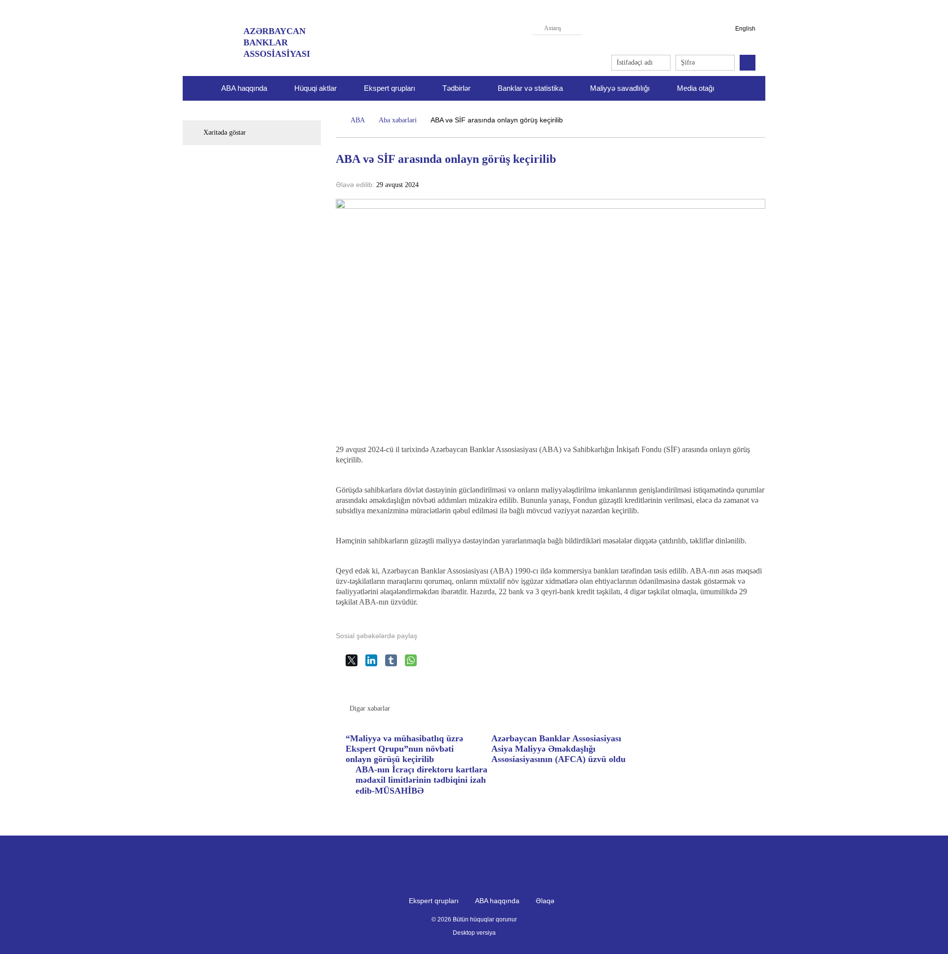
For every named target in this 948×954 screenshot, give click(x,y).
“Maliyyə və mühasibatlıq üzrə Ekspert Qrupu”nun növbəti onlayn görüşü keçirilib (404, 748)
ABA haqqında (497, 901)
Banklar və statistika (530, 88)
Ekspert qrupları (389, 88)
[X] (355, 664)
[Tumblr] (395, 664)
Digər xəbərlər (370, 708)
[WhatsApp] (415, 664)
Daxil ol (747, 63)
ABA (358, 120)
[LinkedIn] (375, 664)
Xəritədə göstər (224, 132)
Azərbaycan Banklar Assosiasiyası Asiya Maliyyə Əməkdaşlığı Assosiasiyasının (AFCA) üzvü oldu (558, 748)
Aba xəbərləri (398, 120)
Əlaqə (545, 901)
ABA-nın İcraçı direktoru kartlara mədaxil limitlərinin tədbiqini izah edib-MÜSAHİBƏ (421, 779)
